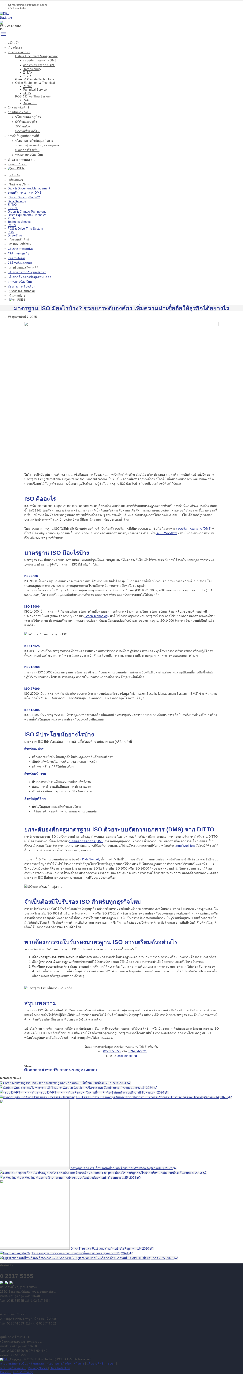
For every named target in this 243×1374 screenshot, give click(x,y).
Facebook (34, 1070)
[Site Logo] (4, 13)
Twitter (49, 1070)
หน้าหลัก (13, 42)
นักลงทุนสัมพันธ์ (18, 107)
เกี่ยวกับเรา (15, 47)
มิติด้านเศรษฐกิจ (26, 121)
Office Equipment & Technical (35, 82)
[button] (3, 34)
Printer (27, 86)
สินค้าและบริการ (19, 52)
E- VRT (28, 76)
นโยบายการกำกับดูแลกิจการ (34, 140)
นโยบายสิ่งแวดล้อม (13, 1368)
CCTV (27, 93)
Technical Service (35, 89)
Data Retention (60, 1368)
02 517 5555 (18, 7)
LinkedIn (63, 1070)
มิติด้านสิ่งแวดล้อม (27, 131)
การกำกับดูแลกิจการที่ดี (23, 135)
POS (26, 99)
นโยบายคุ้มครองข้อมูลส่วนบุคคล (37, 145)
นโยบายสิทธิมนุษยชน (101, 1363)
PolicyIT (5, 1372)
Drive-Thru (30, 103)
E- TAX (27, 72)
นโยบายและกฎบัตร (28, 117)
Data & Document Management (36, 56)
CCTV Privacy (23, 1372)
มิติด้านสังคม (23, 126)
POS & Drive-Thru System (32, 96)
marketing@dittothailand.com (29, 4)
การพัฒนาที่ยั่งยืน (19, 112)
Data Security (32, 69)
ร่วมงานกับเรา (17, 164)
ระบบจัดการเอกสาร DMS (40, 60)
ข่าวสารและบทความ (22, 159)
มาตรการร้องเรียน (27, 150)
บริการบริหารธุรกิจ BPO (39, 65)
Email (93, 1070)
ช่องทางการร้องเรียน (29, 154)
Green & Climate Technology (34, 79)
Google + (79, 1070)
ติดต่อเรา (6, 17)
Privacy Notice (38, 1368)
